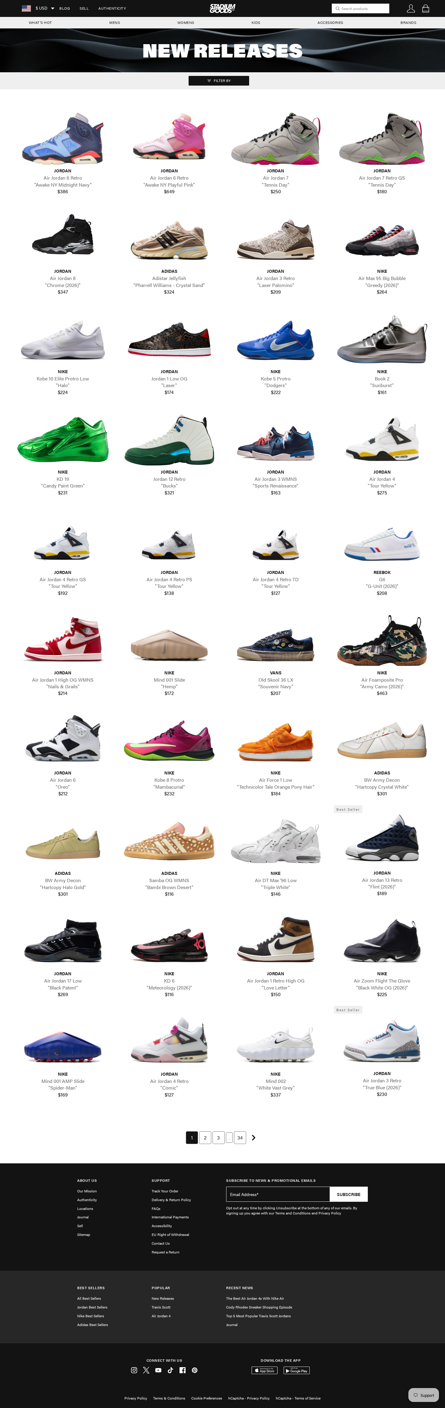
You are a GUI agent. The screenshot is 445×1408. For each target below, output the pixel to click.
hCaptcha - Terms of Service (298, 1398)
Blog (64, 8)
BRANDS (408, 22)
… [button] (229, 1137)
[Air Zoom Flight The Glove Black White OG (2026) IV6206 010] (382, 941)
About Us (87, 1180)
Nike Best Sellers (90, 1315)
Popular (161, 1287)
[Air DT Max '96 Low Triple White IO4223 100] (275, 841)
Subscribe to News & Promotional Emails (271, 1180)
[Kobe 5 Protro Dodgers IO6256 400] (275, 339)
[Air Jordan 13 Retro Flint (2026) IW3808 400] (382, 841)
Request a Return (166, 1252)
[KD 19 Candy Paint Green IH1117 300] (63, 440)
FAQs (156, 1208)
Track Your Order (165, 1191)
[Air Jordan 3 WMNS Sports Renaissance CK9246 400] (275, 440)
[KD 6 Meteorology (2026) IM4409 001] (169, 941)
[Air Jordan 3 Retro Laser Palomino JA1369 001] (275, 239)
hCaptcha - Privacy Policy (249, 1398)
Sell (84, 8)
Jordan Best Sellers (92, 1307)
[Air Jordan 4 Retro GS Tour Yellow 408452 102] (63, 540)
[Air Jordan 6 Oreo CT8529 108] (63, 741)
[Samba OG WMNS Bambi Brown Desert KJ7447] (169, 841)
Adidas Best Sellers (92, 1324)
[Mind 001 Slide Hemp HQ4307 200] (169, 640)
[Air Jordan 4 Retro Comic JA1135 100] (169, 1042)
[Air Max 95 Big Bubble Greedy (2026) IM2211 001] (382, 239)
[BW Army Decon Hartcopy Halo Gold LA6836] (63, 841)
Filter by (222, 80)
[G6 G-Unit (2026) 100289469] (382, 540)
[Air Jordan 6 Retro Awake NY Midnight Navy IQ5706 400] (63, 139)
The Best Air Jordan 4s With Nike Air (255, 1298)
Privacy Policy (135, 1398)
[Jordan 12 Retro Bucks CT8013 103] (169, 440)
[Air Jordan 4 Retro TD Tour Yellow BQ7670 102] (275, 540)
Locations (85, 1208)
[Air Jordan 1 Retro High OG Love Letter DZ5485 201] (275, 941)
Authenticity (112, 8)
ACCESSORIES (330, 22)
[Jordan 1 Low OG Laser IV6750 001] (169, 339)
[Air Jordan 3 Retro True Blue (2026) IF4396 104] (382, 1041)
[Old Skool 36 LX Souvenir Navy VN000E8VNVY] (275, 640)
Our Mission (87, 1191)
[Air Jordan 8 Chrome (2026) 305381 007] (63, 239)
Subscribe (349, 1194)
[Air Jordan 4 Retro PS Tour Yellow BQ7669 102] (169, 540)
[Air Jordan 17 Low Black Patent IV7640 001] (63, 941)
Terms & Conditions (169, 1398)
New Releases (163, 1298)
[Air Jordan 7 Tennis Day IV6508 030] (275, 139)
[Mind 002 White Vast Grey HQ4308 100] (275, 1042)
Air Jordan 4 (161, 1315)
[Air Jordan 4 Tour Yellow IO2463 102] (382, 440)
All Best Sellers (89, 1298)
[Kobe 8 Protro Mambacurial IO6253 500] (169, 741)
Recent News (239, 1287)
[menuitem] (64, 8)
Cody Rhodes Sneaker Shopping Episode (259, 1307)
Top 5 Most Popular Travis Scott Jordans (258, 1315)
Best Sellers (91, 1287)
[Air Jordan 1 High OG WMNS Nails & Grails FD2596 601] (63, 640)
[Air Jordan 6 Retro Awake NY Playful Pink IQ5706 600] (169, 139)
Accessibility (162, 1225)
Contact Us (161, 1243)
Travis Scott (161, 1307)
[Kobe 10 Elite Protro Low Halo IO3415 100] (63, 339)
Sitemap (83, 1234)
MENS (114, 22)
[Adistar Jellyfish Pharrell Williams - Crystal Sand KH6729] (169, 239)
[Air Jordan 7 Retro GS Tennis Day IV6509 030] (382, 139)
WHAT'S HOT (40, 22)
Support (161, 1180)
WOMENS (185, 22)
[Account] (411, 8)
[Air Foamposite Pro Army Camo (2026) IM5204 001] (382, 640)
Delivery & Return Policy (171, 1199)
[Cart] (425, 8)
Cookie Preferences (206, 1398)
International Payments (170, 1217)
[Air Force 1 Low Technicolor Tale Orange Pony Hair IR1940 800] (275, 741)
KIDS (256, 22)
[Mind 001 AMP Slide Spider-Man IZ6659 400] (63, 1042)
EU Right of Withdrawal (170, 1234)
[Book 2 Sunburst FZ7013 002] (382, 339)
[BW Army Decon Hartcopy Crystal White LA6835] (382, 741)
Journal (83, 1217)
